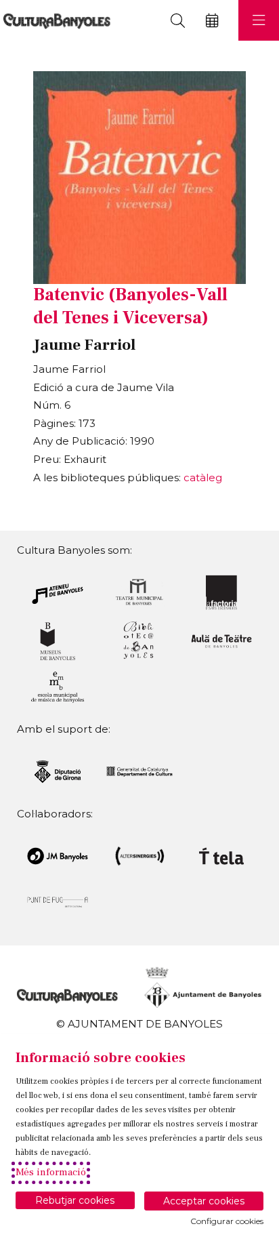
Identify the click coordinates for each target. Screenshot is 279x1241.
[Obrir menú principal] (258, 20)
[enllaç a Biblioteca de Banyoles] (139, 640)
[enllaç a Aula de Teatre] (221, 640)
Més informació (51, 1172)
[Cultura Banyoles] (55, 21)
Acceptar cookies (203, 1201)
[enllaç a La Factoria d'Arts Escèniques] (221, 591)
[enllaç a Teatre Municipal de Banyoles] (139, 591)
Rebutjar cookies (74, 1200)
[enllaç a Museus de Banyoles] (57, 640)
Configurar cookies (226, 1221)
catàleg (203, 477)
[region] (139, 177)
